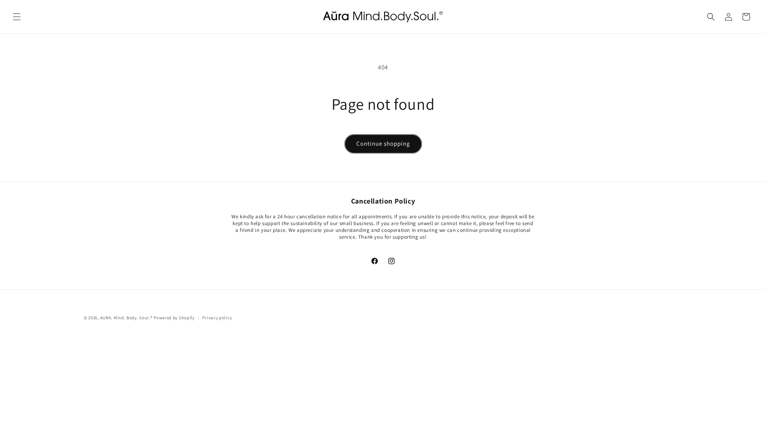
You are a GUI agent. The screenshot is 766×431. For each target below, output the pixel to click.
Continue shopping (383, 143)
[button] (17, 17)
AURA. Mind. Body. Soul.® (126, 317)
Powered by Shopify (174, 317)
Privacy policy (217, 317)
